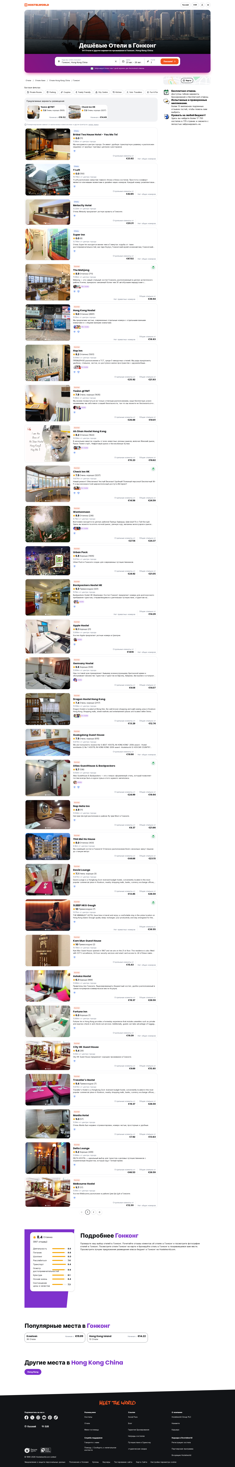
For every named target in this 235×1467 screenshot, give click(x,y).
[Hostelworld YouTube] (44, 1417)
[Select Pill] (202, 4)
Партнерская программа (182, 1449)
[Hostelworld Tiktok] (56, 1417)
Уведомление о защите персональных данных (44, 1462)
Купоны (95, 1462)
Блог (130, 1423)
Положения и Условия (78, 1462)
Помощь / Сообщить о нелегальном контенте (100, 1449)
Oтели (87, 1423)
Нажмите (176, 1423)
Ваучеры (106, 1462)
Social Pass (133, 1417)
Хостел (76, 266)
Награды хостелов (136, 1436)
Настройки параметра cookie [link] (163, 1462)
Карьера (175, 1430)
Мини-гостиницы (91, 1430)
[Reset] (116, 61)
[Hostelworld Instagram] (38, 1417)
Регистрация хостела (181, 1442)
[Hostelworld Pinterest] (50, 1417)
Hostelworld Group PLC (181, 1417)
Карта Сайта (141, 1462)
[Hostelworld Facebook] (26, 1417)
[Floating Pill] (81, 1212)
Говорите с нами (91, 1442)
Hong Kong (32, 1372)
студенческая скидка (137, 1449)
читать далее (93, 124)
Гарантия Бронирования (138, 1430)
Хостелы (88, 1417)
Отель (76, 131)
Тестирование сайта (123, 1462)
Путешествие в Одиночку (139, 1442)
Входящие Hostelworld (181, 1455)
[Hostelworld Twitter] (32, 1417)
